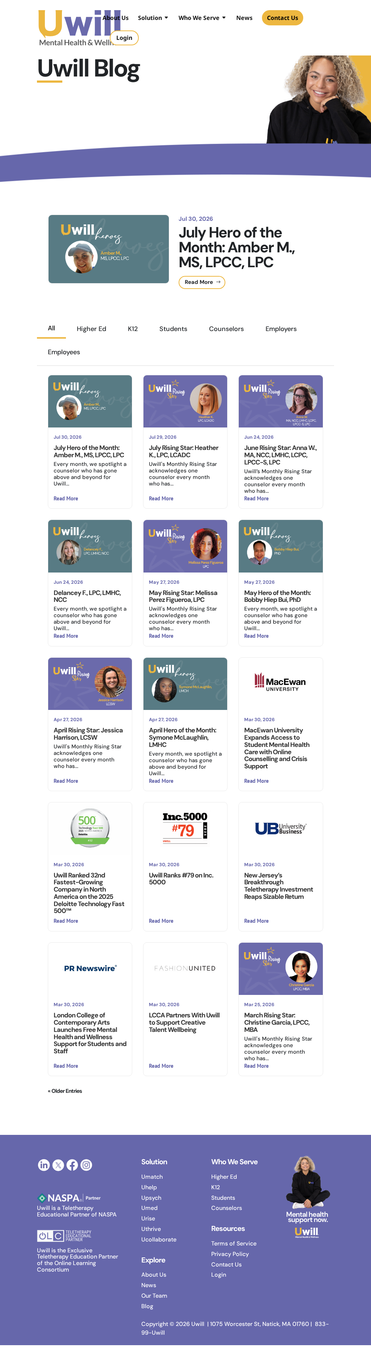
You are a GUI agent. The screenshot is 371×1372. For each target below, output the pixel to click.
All (51, 328)
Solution (150, 18)
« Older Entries (65, 1091)
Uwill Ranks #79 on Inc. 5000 (181, 879)
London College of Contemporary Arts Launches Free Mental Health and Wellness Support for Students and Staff (90, 1033)
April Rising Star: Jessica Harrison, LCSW (88, 734)
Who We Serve (199, 18)
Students (173, 329)
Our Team (154, 1295)
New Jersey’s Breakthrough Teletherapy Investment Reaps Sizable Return (278, 886)
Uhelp (149, 1187)
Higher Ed (91, 329)
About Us (116, 18)
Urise (148, 1218)
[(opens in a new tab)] (90, 828)
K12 (133, 329)
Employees (64, 352)
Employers (281, 329)
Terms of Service (234, 1243)
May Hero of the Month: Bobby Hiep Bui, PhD (277, 596)
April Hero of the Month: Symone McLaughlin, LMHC (182, 737)
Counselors (226, 329)
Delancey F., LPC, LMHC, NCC (87, 596)
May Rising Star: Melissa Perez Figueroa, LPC (183, 596)
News (244, 18)
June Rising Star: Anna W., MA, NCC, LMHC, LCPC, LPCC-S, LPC (280, 455)
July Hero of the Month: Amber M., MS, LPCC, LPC (237, 247)
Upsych (151, 1198)
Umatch (152, 1177)
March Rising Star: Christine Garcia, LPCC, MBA (276, 1022)
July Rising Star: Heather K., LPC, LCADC (183, 451)
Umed (149, 1208)
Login (218, 1274)
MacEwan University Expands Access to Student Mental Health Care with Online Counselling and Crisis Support (276, 748)
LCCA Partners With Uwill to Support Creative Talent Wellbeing (184, 1022)
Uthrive (151, 1229)
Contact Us (282, 18)
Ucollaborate (158, 1239)
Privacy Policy (230, 1254)
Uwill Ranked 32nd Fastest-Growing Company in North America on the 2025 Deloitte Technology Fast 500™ (89, 893)
